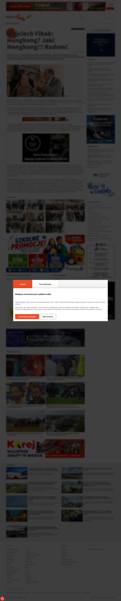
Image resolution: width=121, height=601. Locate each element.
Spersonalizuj (48, 317)
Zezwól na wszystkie (28, 317)
